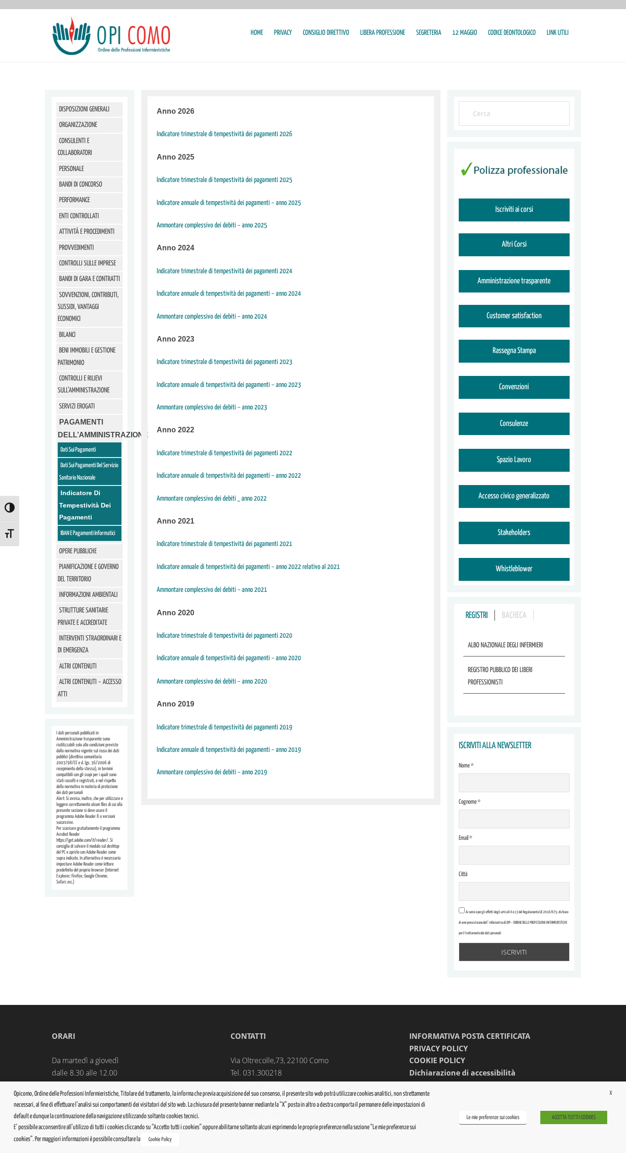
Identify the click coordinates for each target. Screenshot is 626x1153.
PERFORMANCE (74, 200)
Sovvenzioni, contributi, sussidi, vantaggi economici (88, 307)
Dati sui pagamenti (78, 450)
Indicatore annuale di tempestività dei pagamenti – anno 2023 (229, 384)
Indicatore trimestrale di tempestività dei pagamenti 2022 (224, 453)
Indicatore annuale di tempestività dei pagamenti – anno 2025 (229, 202)
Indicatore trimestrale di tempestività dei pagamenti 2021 (224, 544)
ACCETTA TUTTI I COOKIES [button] (574, 1117)
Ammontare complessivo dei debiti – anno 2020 (212, 681)
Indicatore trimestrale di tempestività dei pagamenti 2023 (224, 362)
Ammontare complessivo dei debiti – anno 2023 (212, 407)
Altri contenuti (78, 666)
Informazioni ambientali (88, 594)
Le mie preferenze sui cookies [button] (493, 1117)
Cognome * (470, 802)
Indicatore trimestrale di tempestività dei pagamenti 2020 (224, 635)
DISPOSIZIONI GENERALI (84, 109)
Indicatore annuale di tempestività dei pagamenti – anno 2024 (229, 293)
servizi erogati (77, 406)
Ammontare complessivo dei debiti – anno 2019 (212, 772)
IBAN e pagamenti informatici (87, 533)
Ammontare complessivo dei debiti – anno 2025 (212, 225)
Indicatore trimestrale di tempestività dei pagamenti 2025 (224, 180)
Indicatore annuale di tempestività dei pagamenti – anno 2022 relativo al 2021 (248, 566)
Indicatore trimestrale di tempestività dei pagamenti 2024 (224, 271)
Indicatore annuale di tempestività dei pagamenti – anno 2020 (229, 658)
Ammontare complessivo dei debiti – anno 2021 (212, 589)
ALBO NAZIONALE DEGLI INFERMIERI (505, 645)
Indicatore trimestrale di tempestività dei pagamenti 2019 (224, 727)
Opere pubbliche (78, 551)
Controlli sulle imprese (87, 263)
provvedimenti (76, 247)
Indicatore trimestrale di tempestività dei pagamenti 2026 (224, 134)
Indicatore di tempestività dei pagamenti (85, 505)
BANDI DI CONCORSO (80, 184)
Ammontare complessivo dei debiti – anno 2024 (212, 316)
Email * (465, 838)
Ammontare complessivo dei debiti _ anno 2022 (212, 498)
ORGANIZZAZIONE (78, 124)
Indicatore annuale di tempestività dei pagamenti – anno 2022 (229, 475)
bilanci (67, 334)
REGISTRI (477, 615)
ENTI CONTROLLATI (79, 216)
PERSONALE (71, 169)
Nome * (466, 766)
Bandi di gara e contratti (89, 279)
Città (463, 874)
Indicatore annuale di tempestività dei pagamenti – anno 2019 (229, 749)
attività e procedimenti (87, 231)
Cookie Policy (160, 1139)
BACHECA (514, 615)
